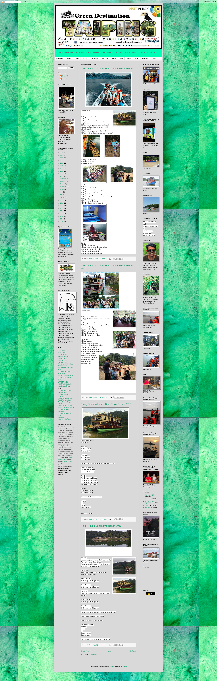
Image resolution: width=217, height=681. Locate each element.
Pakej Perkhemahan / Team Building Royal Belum (64, 402)
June (61, 192)
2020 (62, 166)
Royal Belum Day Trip (65, 406)
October (62, 184)
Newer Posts (85, 651)
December (63, 178)
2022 (62, 160)
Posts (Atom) (93, 654)
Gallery (128, 58)
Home (69, 58)
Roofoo (112, 666)
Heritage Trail (62, 360)
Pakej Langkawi (63, 381)
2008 (62, 219)
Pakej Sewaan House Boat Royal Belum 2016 (106, 404)
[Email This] (114, 259)
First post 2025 (149, 495)
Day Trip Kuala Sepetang (149, 502)
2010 (62, 213)
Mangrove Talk (62, 362)
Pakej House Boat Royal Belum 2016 (101, 525)
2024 (62, 155)
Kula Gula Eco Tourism (65, 419)
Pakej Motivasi (62, 387)
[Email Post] (109, 258)
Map (121, 58)
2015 (62, 200)
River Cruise (62, 352)
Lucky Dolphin (62, 358)
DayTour (85, 58)
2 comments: (103, 258)
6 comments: (103, 645)
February (63, 197)
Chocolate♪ (65, 76)
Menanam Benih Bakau (65, 364)
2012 (62, 208)
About (76, 58)
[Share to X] (118, 259)
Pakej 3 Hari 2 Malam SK (66, 375)
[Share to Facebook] (120, 259)
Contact (153, 58)
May (61, 194)
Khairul (64, 79)
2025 (62, 152)
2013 (62, 206)
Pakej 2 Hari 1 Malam (64, 383)
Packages (59, 58)
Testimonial (148, 507)
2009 (62, 216)
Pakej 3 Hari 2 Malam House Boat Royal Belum (107, 68)
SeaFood (105, 58)
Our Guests (61, 351)
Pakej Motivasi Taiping (65, 390)
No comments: (104, 397)
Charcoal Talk (62, 366)
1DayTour (94, 58)
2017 (62, 174)
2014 (62, 203)
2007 (62, 221)
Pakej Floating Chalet (64, 385)
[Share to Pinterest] (122, 259)
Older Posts (132, 651)
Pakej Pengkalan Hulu (65, 398)
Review (144, 58)
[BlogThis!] (116, 259)
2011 (62, 211)
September (63, 186)
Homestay (61, 417)
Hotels (114, 58)
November (63, 181)
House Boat (62, 407)
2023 (62, 158)
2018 (62, 171)
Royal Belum (70, 407)
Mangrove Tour (62, 354)
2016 (62, 176)
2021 (62, 163)
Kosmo (147, 505)
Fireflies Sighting (63, 356)
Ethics (137, 58)
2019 (62, 168)
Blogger (125, 666)
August (62, 189)
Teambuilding (62, 392)
